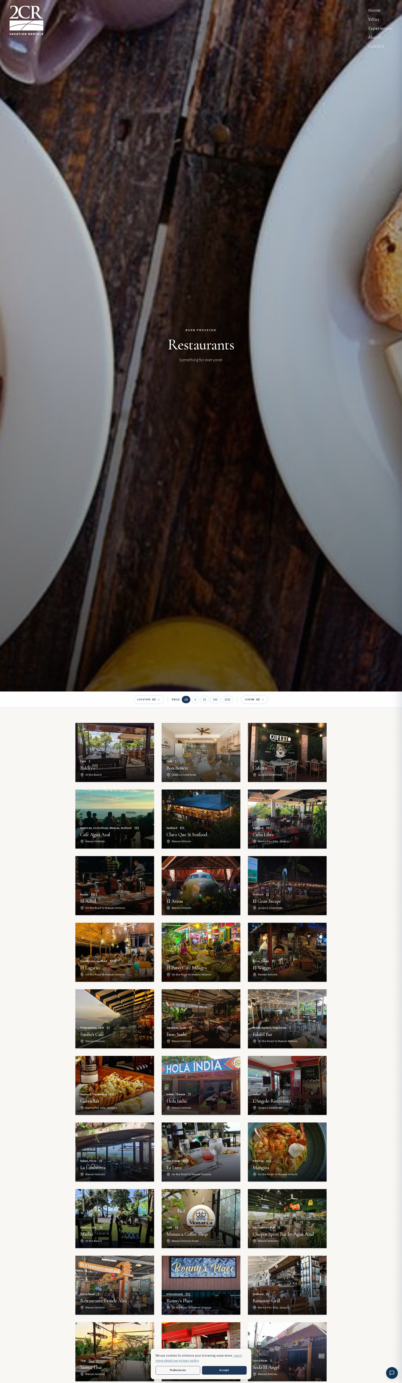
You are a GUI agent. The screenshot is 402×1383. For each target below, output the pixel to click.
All (186, 699)
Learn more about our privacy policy (199, 1358)
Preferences (178, 1370)
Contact (376, 46)
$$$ (215, 699)
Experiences (380, 28)
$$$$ (228, 699)
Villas (373, 19)
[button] (114, 752)
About (374, 37)
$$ (204, 699)
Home (374, 10)
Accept (224, 1370)
